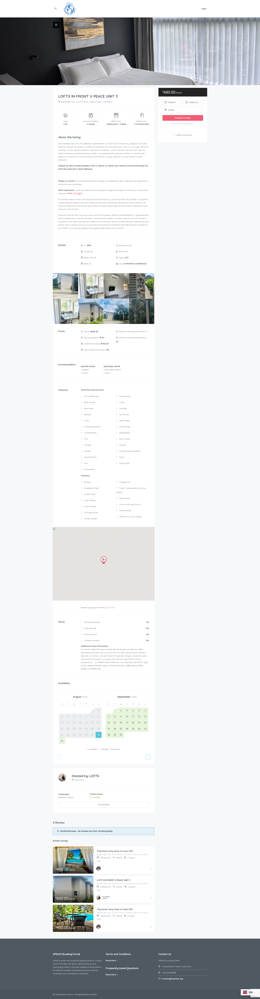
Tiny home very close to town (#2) (115, 851)
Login (204, 8)
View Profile (103, 804)
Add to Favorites (184, 135)
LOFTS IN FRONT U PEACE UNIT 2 (113, 880)
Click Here (110, 607)
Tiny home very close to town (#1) (115, 909)
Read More (111, 960)
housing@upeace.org (172, 978)
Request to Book (183, 118)
